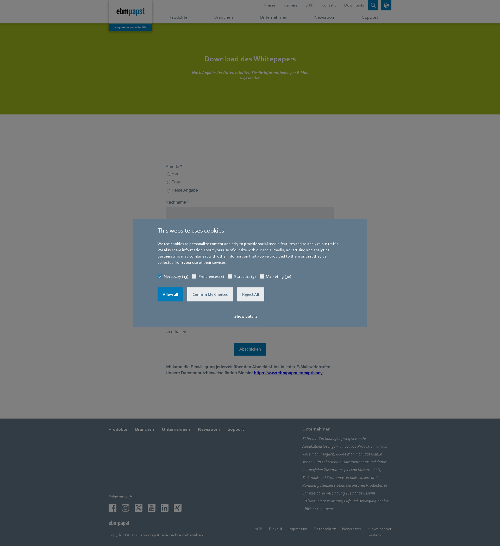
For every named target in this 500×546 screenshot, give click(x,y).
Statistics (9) (245, 276)
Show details (245, 316)
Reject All (250, 294)
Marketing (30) (278, 276)
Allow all (170, 294)
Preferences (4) (211, 276)
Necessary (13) (176, 276)
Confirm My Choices (210, 294)
